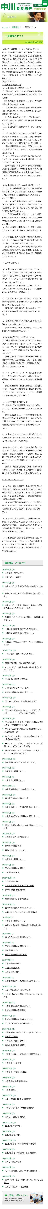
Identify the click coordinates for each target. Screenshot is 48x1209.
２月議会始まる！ (12, 872)
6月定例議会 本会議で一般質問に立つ (21, 1153)
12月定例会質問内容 (13, 1126)
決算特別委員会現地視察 (15, 1010)
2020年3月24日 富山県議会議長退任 (20, 663)
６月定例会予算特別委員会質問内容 (19, 1108)
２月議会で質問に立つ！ (15, 780)
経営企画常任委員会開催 (15, 890)
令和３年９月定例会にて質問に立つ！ (20, 633)
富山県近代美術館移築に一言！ (17, 798)
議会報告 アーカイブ (15, 563)
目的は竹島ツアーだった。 (16, 850)
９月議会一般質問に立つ (15, 921)
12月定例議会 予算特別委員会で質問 (20, 1144)
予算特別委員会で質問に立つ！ (17, 946)
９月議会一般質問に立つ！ (16, 1041)
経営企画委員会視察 (13, 846)
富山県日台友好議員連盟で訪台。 (18, 937)
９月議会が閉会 (11, 1037)
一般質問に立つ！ (12, 968)
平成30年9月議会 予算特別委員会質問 (21, 701)
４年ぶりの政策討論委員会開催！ (18, 1023)
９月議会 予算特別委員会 (16, 1072)
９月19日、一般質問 (13, 577)
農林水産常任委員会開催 (15, 1045)
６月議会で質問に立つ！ (15, 771)
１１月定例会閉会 (12, 881)
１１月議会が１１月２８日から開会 (19, 886)
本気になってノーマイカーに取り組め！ (21, 912)
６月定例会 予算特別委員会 (16, 1081)
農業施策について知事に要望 (16, 899)
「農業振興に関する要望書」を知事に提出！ (23, 1032)
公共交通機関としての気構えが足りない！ (22, 981)
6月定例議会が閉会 (12, 1135)
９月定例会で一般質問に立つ (16, 837)
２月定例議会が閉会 (13, 1162)
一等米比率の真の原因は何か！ (17, 1006)
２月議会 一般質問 (13, 1063)
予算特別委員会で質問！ (15, 868)
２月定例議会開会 (12, 972)
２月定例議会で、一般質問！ (16, 1187)
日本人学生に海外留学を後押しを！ (19, 908)
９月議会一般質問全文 (14, 573)
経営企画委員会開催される (16, 955)
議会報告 (15, 27)
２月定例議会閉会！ (13, 963)
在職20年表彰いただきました (17, 688)
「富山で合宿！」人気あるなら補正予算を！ (23, 1054)
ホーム (5, 27)
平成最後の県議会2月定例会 (16, 679)
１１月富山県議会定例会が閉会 (17, 990)
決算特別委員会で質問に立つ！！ (18, 692)
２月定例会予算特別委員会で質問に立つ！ (22, 816)
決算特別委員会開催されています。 (19, 1019)
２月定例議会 (11, 1090)
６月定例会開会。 (12, 950)
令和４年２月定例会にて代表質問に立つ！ (22, 629)
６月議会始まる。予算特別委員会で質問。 (22, 807)
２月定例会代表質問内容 (15, 1117)
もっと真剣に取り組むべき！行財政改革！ (22, 1171)
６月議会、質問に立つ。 (15, 859)
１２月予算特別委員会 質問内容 (18, 1099)
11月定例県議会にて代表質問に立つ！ (20, 762)
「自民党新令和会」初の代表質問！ (19, 654)
